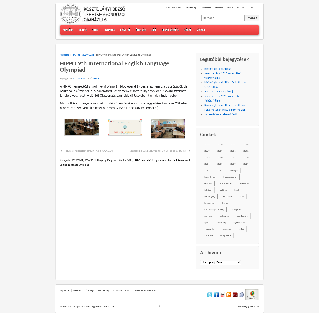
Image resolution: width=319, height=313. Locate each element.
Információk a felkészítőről (220, 114)
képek (225, 203)
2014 (220, 157)
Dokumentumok (121, 290)
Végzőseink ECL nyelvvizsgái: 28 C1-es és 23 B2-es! (158, 150)
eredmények (226, 183)
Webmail (219, 8)
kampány (227, 196)
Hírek (95, 30)
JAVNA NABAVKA (173, 8)
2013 (207, 157)
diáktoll (208, 183)
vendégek (209, 229)
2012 (246, 151)
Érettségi (141, 30)
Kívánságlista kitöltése (217, 69)
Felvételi (125, 30)
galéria (223, 190)
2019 (233, 164)
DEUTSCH (241, 8)
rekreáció (224, 216)
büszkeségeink (230, 177)
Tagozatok (109, 30)
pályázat (208, 216)
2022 (220, 170)
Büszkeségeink (170, 30)
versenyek (226, 229)
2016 (246, 157)
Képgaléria (112, 160)
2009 (207, 151)
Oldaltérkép (190, 8)
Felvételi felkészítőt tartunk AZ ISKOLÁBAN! (89, 150)
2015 (233, 157)
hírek (236, 190)
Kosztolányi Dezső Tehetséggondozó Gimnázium (90, 306)
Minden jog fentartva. (248, 306)
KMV (242, 196)
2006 (220, 144)
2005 (207, 144)
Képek (187, 30)
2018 (220, 164)
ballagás (234, 170)
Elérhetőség (205, 8)
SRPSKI (230, 8)
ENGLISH (254, 8)
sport (207, 222)
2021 (129, 160)
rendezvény (242, 216)
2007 (233, 144)
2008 (246, 144)
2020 (246, 164)
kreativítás (209, 203)
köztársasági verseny (214, 209)
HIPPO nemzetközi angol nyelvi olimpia (154, 160)
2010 (220, 151)
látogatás (236, 209)
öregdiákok (225, 235)
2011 (233, 151)
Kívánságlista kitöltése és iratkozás (225, 105)
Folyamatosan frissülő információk (224, 110)
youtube (208, 235)
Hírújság (76, 55)
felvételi (208, 190)
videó (241, 229)
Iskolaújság (209, 196)
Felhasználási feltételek (145, 290)
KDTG (96, 78)
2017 (207, 164)
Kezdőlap (68, 30)
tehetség (221, 222)
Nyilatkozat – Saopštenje (219, 91)
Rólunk (83, 30)
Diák (153, 30)
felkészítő (244, 183)
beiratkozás (209, 177)
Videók (201, 30)
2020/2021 (88, 55)
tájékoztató (239, 222)
